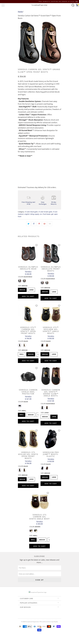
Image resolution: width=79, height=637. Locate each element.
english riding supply (31, 214)
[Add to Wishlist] (36, 245)
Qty (19, 164)
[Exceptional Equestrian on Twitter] (33, 614)
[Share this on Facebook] (34, 223)
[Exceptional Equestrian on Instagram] (42, 614)
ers (41, 214)
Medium (22, 289)
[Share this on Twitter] (28, 223)
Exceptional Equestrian (32, 622)
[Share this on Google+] (44, 223)
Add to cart (28, 296)
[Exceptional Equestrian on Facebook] (36, 614)
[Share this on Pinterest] (39, 223)
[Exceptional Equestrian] (39, 5)
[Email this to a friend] (50, 223)
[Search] (73, 5)
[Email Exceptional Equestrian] (45, 614)
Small (21, 353)
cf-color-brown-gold (45, 212)
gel (52, 214)
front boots (47, 214)
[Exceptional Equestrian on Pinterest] (39, 614)
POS (41, 622)
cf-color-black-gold (31, 212)
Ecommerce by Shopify (51, 622)
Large (31, 289)
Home (20, 11)
